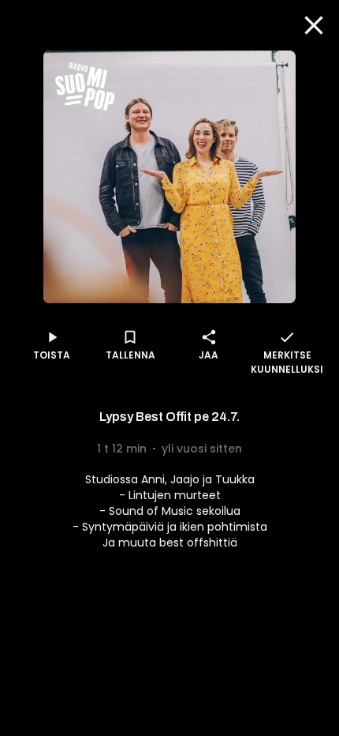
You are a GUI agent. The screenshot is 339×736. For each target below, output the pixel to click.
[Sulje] (314, 25)
